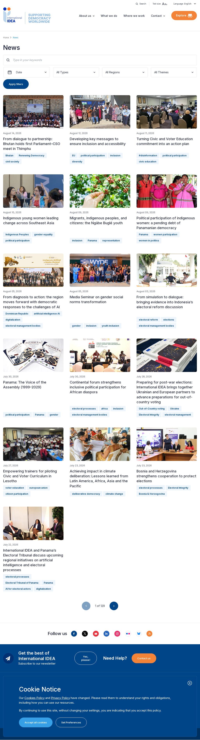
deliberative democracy (86, 493)
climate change (114, 493)
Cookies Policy (34, 698)
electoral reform (148, 319)
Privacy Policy (60, 698)
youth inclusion (110, 325)
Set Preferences (71, 722)
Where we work (134, 15)
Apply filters (16, 84)
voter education (14, 487)
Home (6, 37)
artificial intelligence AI (47, 313)
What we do (109, 15)
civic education (147, 161)
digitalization (12, 319)
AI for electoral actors (18, 588)
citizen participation (16, 493)
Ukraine (174, 408)
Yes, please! (85, 658)
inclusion (115, 155)
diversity (77, 161)
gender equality (43, 234)
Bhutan (9, 155)
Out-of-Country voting (152, 408)
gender (76, 325)
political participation (93, 155)
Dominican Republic (16, 313)
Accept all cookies (36, 722)
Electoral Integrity (149, 414)
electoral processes (84, 408)
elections (168, 319)
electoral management (178, 414)
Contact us (144, 658)
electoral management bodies (22, 325)
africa (104, 408)
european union (38, 487)
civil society (12, 161)
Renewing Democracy (31, 155)
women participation (165, 234)
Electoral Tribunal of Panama (21, 582)
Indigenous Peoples (17, 234)
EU (73, 155)
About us (85, 15)
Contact (156, 15)
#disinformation (148, 155)
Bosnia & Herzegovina (152, 493)
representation (111, 240)
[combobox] (56, 72)
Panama (92, 240)
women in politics (149, 240)
